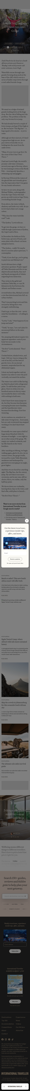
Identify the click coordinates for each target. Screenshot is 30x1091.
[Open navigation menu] (4, 1086)
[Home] (15, 1086)
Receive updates (15, 559)
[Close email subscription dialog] (27, 521)
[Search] (25, 1086)
